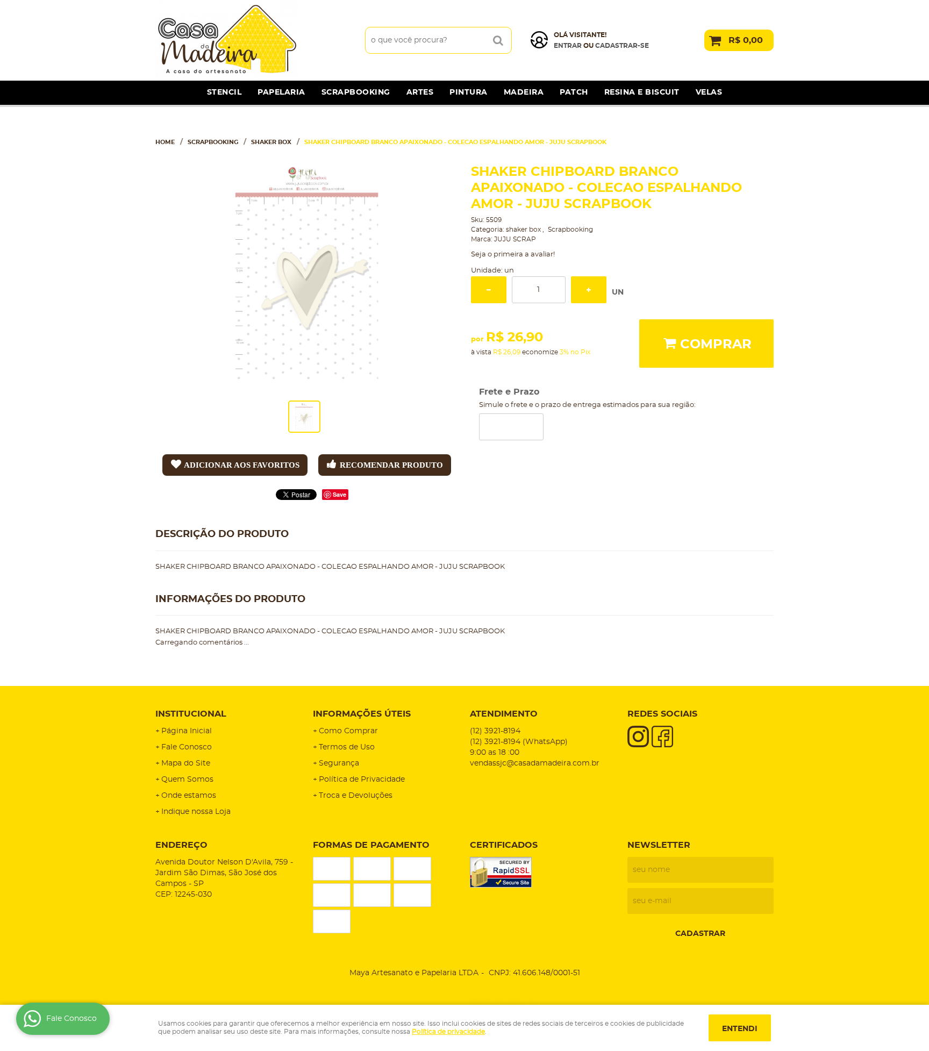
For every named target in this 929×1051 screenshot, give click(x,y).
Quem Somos (187, 779)
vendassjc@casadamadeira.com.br (534, 763)
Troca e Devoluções (355, 795)
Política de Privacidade (362, 779)
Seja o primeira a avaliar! (513, 254)
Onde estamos (188, 795)
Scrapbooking (355, 92)
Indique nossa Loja (196, 812)
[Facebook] (662, 736)
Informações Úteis (362, 714)
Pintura (468, 92)
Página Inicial (186, 731)
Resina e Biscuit (642, 92)
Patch (574, 92)
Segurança (339, 763)
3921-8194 (495, 731)
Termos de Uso (347, 747)
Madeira (524, 92)
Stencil (224, 92)
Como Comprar (348, 731)
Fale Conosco (186, 747)
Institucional (190, 714)
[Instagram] (638, 736)
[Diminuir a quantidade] (488, 289)
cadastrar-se (622, 45)
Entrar (568, 45)
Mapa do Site (185, 763)
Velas (709, 92)
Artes (420, 92)
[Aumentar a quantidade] (588, 289)
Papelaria (281, 92)
